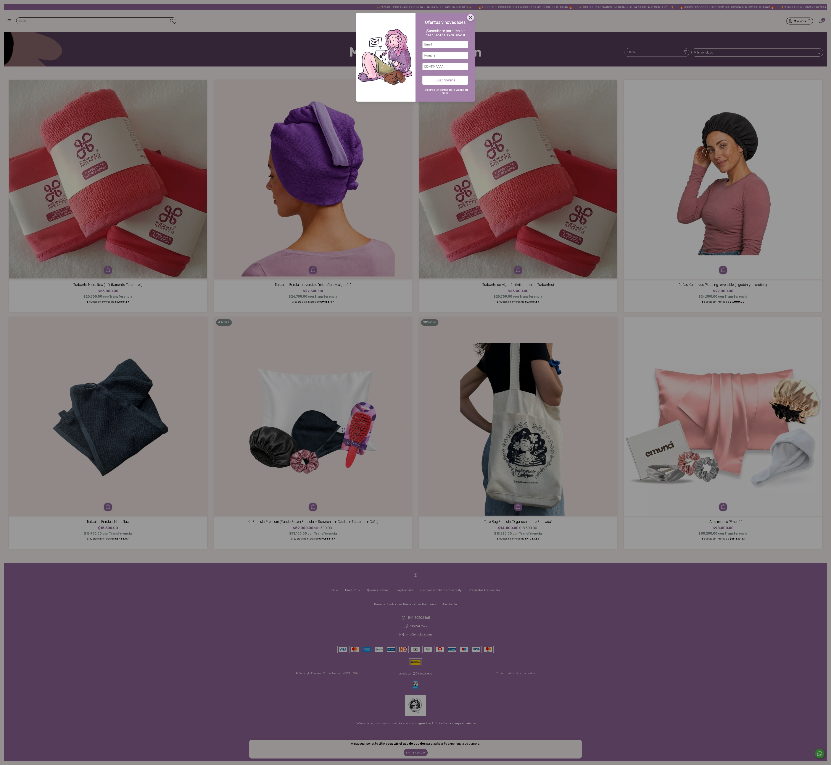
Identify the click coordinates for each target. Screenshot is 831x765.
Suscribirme (445, 80)
